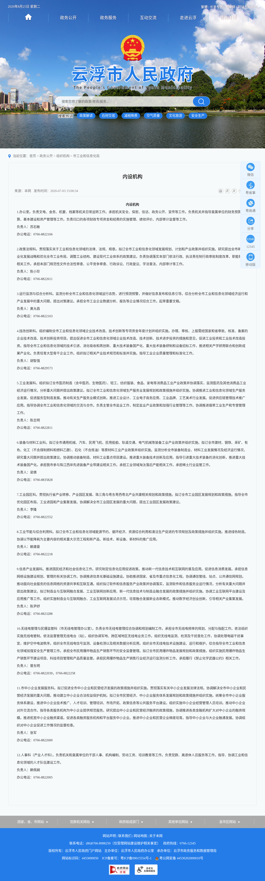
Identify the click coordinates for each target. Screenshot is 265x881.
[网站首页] (28, 17)
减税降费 (130, 115)
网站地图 (140, 836)
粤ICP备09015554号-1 (136, 858)
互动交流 (148, 17)
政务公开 (68, 17)
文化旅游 (175, 115)
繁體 (204, 7)
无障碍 (230, 7)
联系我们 (124, 836)
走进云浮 (188, 17)
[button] (201, 101)
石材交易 (108, 115)
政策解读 (86, 115)
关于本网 (156, 836)
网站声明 (109, 836)
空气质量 (153, 115)
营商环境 (228, 17)
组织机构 (63, 156)
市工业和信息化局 (86, 156)
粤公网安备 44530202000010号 (181, 858)
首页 (32, 156)
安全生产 (198, 115)
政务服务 (108, 17)
